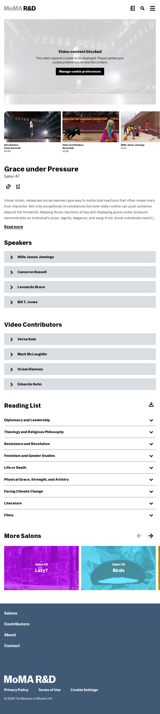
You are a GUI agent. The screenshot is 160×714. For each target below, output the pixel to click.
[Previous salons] (139, 536)
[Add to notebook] (18, 186)
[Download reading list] (151, 404)
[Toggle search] (142, 8)
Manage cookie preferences (80, 71)
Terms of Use (49, 690)
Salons (10, 613)
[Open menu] (152, 8)
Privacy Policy (16, 690)
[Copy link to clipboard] (8, 186)
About (10, 634)
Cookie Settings (84, 690)
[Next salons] (151, 536)
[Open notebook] (132, 8)
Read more (13, 227)
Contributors (16, 624)
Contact (12, 645)
